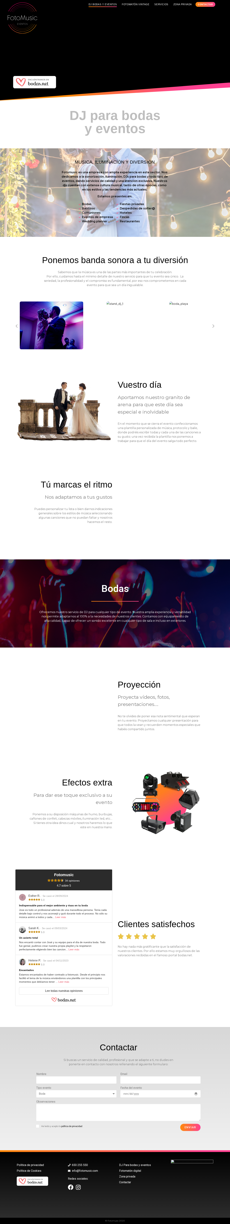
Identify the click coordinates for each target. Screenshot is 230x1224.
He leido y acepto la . (62, 1126)
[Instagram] (78, 1187)
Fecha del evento (131, 1087)
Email (123, 1074)
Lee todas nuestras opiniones (64, 990)
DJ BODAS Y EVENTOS (103, 4)
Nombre (41, 1074)
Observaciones (45, 1101)
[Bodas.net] (64, 1000)
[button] (16, 326)
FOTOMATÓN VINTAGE (135, 4)
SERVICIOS (161, 4)
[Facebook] (70, 1187)
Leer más (60, 917)
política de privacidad (71, 1126)
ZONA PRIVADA (182, 4)
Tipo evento (43, 1087)
